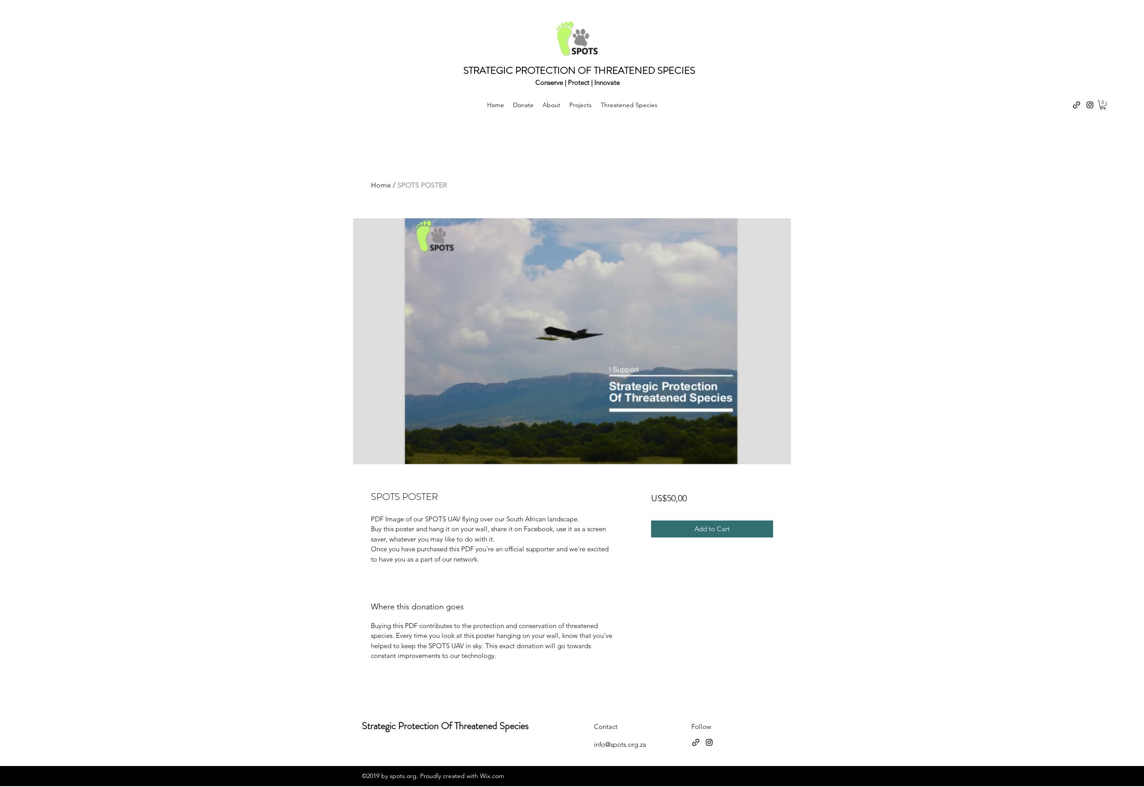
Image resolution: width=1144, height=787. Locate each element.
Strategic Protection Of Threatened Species (445, 726)
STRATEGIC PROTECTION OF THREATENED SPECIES (579, 70)
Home (381, 185)
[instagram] (1089, 104)
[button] (1103, 104)
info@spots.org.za (620, 744)
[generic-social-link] (1076, 104)
